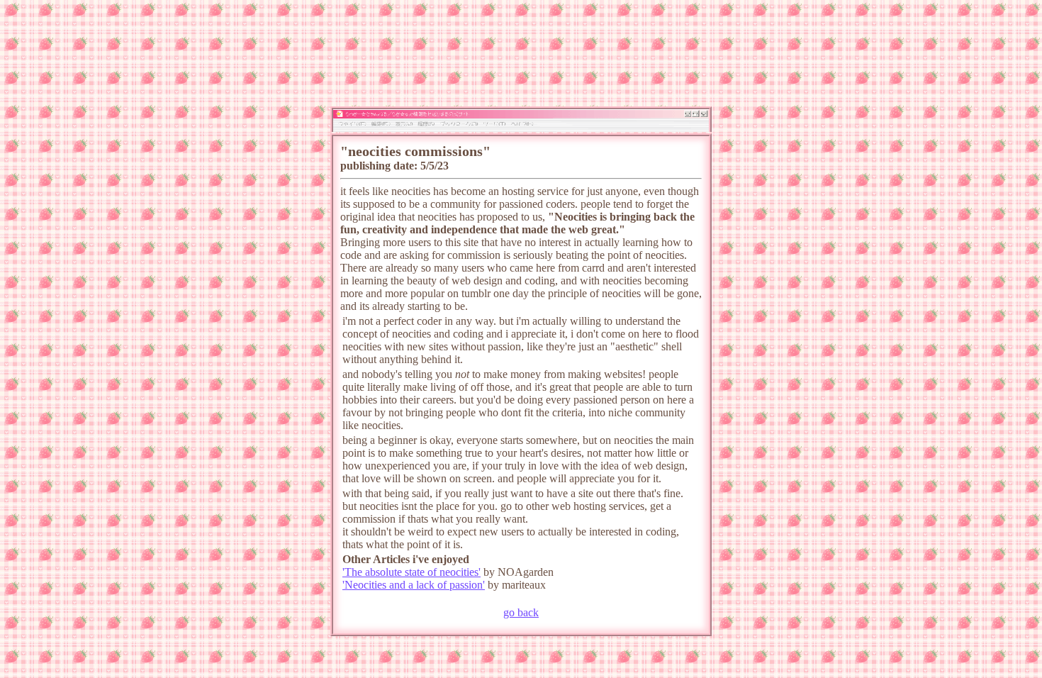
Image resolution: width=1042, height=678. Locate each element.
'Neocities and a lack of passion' (413, 585)
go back (521, 612)
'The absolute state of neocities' (411, 572)
